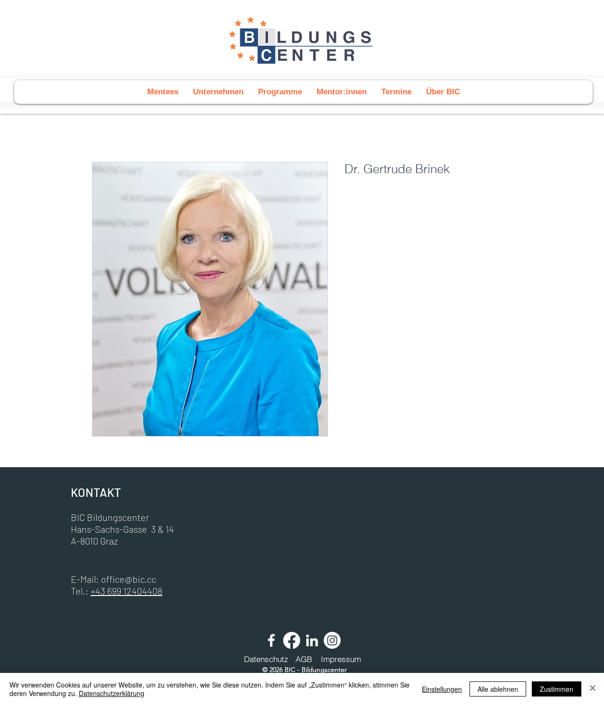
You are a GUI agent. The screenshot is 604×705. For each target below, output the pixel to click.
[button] (280, 92)
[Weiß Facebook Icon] (271, 640)
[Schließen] (592, 688)
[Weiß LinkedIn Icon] (311, 640)
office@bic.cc (128, 579)
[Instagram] (332, 640)
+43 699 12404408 (126, 590)
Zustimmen (556, 689)
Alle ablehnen (498, 689)
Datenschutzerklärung (111, 693)
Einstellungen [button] (442, 689)
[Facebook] (291, 640)
